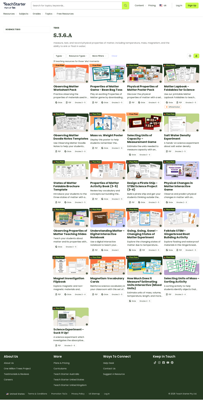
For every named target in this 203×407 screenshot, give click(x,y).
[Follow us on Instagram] (159, 362)
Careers (8, 379)
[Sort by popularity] (196, 56)
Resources (9, 13)
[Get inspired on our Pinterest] (172, 362)
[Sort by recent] (190, 56)
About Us (9, 363)
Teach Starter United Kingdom (70, 385)
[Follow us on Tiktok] (155, 362)
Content (139, 5)
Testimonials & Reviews (16, 374)
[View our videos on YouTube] (168, 362)
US (165, 5)
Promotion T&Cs (59, 393)
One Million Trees (17, 368)
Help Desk (108, 363)
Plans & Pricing (61, 363)
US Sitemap (94, 393)
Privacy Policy (78, 393)
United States (16, 394)
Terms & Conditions (37, 393)
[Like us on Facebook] (163, 362)
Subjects (24, 13)
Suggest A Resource (114, 374)
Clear (114, 56)
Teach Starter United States (69, 379)
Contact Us (109, 368)
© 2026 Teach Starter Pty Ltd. (182, 393)
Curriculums (60, 368)
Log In (107, 393)
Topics (49, 13)
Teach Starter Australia (66, 374)
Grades (37, 13)
